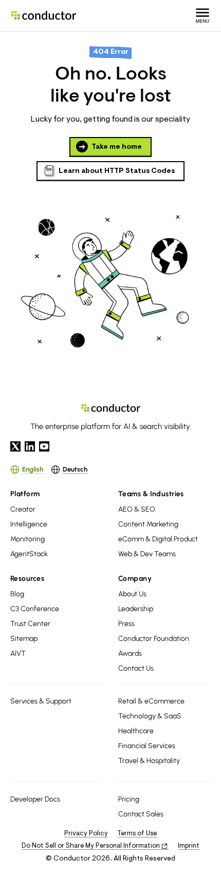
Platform (25, 494)
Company (135, 578)
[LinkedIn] (30, 446)
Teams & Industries (151, 494)
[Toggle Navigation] (202, 15)
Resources (27, 578)
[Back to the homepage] (44, 15)
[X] (15, 446)
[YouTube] (44, 446)
